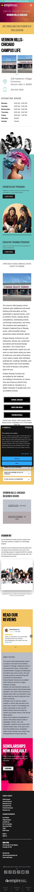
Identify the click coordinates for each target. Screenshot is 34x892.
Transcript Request (7, 801)
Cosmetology (13, 505)
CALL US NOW (5, 889)
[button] (31, 5)
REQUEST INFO (28, 889)
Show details (25, 453)
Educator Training (15, 516)
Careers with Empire (7, 857)
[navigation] (9, 5)
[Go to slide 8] (17, 591)
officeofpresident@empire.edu (10, 855)
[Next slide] (30, 575)
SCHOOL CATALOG (17, 400)
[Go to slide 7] (16, 591)
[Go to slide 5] (12, 591)
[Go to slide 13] (26, 591)
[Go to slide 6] (14, 591)
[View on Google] (6, 630)
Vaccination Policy (7, 806)
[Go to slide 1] (5, 591)
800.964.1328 (6, 853)
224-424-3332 (17, 89)
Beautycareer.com (7, 803)
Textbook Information (8, 808)
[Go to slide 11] (23, 591)
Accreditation (6, 817)
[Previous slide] (4, 575)
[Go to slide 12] (24, 591)
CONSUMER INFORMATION (9, 814)
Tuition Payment (6, 799)
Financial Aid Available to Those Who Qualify (17, 1)
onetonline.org (6, 822)
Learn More (9, 196)
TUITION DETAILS (17, 415)
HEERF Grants (6, 830)
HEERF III (5, 836)
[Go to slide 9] (19, 591)
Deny (17, 463)
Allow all (17, 458)
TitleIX (4, 828)
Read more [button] (8, 642)
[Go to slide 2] (7, 591)
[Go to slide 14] (28, 591)
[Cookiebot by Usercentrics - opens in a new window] (25, 428)
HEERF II (5, 834)
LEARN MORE (8, 768)
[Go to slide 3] (9, 591)
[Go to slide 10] (21, 591)
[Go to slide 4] (10, 591)
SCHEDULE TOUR (17, 889)
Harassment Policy (7, 826)
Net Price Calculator (7, 824)
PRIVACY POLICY (22, 867)
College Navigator (7, 820)
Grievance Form (6, 810)
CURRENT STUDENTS (7, 796)
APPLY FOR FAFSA (17, 407)
